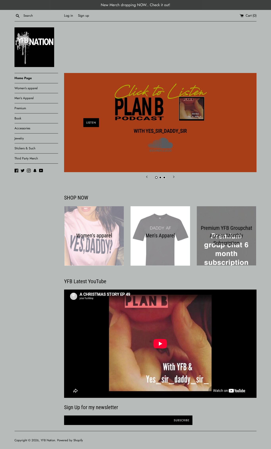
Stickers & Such (24, 148)
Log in (68, 15)
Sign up (83, 15)
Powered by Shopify (70, 440)
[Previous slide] (146, 176)
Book (17, 118)
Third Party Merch (26, 158)
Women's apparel (26, 88)
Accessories (22, 128)
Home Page (23, 78)
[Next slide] (173, 176)
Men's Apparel (24, 98)
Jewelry (19, 138)
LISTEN (91, 123)
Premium (20, 108)
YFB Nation (48, 440)
